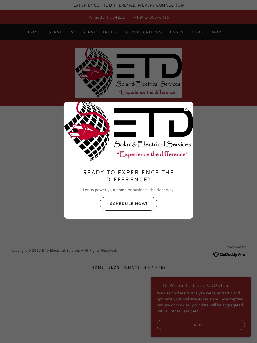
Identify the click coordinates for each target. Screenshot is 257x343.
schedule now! (128, 203)
